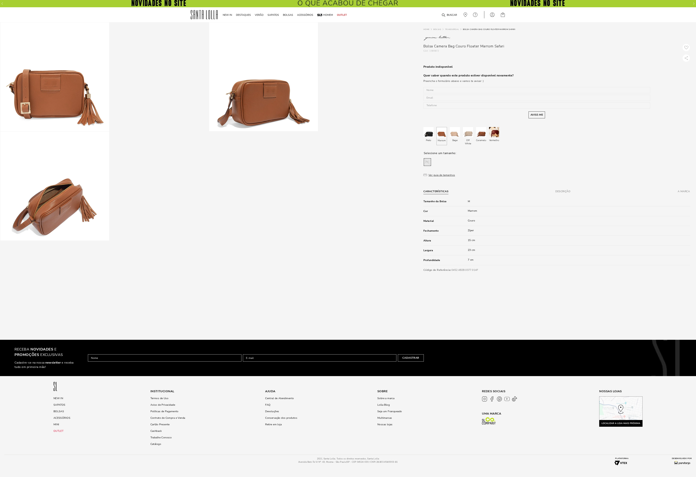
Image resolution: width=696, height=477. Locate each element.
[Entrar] (492, 14)
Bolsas (437, 29)
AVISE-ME (537, 115)
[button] (427, 162)
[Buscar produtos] (443, 15)
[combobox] (435, 15)
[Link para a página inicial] (426, 29)
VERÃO (259, 15)
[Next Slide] (693, 3)
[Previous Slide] (2, 3)
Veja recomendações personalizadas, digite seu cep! (465, 15)
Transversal (452, 29)
